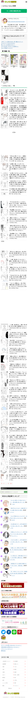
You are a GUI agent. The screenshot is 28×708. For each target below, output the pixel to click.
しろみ (13, 504)
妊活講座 (16, 661)
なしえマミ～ (15, 535)
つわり (15, 666)
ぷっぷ (13, 575)
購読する (4, 488)
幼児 (15, 677)
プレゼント (16, 685)
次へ (11, 483)
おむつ (4, 674)
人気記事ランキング (6, 661)
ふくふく (12, 512)
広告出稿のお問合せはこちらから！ (10, 647)
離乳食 (4, 677)
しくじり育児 (5, 682)
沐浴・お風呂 (16, 674)
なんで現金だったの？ (7, 48)
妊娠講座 (4, 664)
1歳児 (4, 672)
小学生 (15, 680)
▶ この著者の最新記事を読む (14, 11)
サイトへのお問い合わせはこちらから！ (11, 645)
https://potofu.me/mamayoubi (16, 21)
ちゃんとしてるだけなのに (8, 43)
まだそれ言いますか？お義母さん (9, 46)
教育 (3, 680)
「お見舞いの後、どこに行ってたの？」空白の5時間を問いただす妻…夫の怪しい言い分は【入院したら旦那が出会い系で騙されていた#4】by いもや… (18, 167)
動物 (3, 685)
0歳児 (15, 669)
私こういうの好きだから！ (8, 45)
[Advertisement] (14, 307)
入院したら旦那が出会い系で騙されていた (12, 41)
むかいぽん (12, 559)
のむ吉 (13, 520)
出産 (3, 669)
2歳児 (15, 672)
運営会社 (3, 650)
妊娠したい (16, 664)
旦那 (15, 682)
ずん (11, 567)
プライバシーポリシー (7, 649)
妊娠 (3, 666)
